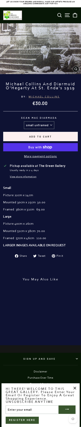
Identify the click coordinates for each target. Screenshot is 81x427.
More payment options (40, 156)
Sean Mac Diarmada (39, 117)
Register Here (22, 420)
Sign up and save (39, 358)
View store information (23, 177)
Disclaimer (40, 371)
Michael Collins (44, 97)
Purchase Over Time (40, 378)
